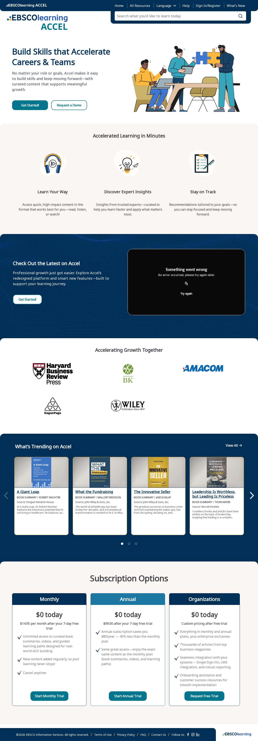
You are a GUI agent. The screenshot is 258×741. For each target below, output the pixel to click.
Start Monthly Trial (49, 696)
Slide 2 (129, 544)
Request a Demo (69, 105)
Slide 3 (136, 544)
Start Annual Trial (127, 696)
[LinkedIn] (197, 734)
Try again (186, 293)
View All (232, 445)
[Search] (240, 16)
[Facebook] (188, 734)
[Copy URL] (186, 283)
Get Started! (30, 105)
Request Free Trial (204, 696)
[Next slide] (252, 496)
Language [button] (163, 5)
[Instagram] (192, 734)
